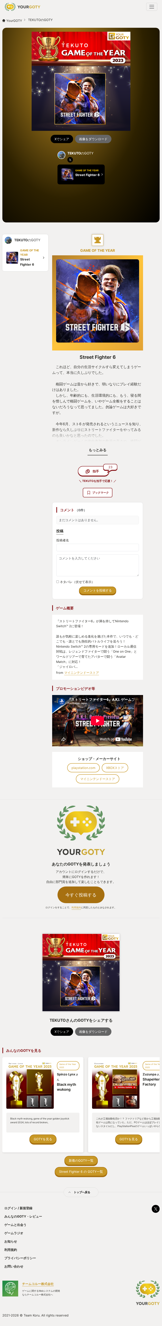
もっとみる (97, 450)
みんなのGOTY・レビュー (23, 1216)
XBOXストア (115, 768)
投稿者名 (62, 540)
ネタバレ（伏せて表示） (77, 582)
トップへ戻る (82, 1192)
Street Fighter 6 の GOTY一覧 (81, 1172)
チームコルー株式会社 (38, 1284)
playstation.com (83, 768)
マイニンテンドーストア (81, 673)
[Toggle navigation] (151, 7)
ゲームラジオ (13, 1233)
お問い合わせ (13, 1266)
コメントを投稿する (97, 590)
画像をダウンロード (93, 139)
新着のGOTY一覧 (81, 1160)
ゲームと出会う (15, 1225)
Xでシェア (62, 139)
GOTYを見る (43, 1139)
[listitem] (70, 160)
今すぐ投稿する (81, 894)
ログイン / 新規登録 (18, 1208)
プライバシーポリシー (20, 1258)
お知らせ (10, 1241)
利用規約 (76, 907)
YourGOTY (14, 21)
